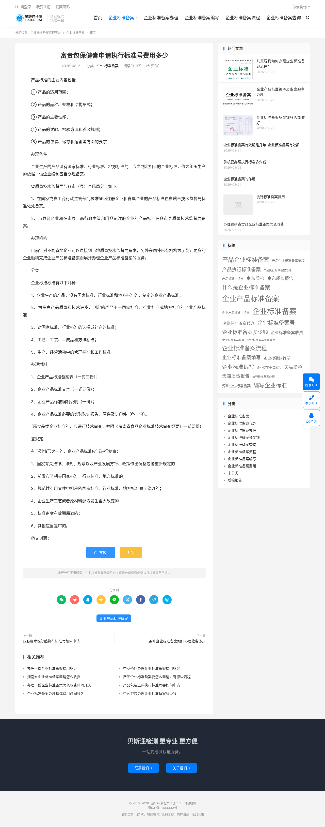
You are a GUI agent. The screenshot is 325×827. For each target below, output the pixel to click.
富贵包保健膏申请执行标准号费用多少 (114, 55)
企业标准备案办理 (161, 17)
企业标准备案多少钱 (245, 332)
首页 (97, 17)
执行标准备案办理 (263, 376)
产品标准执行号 (232, 279)
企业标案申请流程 (269, 368)
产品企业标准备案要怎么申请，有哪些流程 (157, 676)
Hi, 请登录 (23, 7)
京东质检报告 (280, 278)
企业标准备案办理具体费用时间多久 (55, 693)
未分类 (233, 473)
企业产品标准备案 (114, 618)
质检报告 (235, 480)
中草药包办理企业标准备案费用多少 (151, 668)
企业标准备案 (121, 17)
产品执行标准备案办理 (277, 270)
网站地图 (190, 803)
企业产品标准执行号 (236, 313)
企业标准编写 (238, 367)
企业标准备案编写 (202, 17)
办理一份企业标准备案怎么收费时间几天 (59, 685)
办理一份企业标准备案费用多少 (52, 668)
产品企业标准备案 (245, 259)
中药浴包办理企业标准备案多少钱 (149, 693)
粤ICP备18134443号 (162, 808)
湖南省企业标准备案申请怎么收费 (53, 676)
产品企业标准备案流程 (288, 261)
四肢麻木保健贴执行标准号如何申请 (51, 641)
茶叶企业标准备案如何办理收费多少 (177, 641)
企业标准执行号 (277, 357)
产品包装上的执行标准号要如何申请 (151, 685)
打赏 (131, 552)
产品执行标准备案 (241, 270)
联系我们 (143, 768)
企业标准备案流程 (242, 17)
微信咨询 (299, 7)
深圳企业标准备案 (236, 386)
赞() (152, 66)
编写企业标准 (270, 385)
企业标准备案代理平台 (29, 18)
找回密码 (63, 7)
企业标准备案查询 (283, 17)
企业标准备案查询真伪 (261, 340)
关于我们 (181, 768)
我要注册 (43, 7)
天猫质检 (293, 367)
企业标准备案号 (276, 323)
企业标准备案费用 (242, 466)
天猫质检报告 (236, 376)
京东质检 (255, 278)
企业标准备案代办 (238, 323)
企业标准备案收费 (287, 332)
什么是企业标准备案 (246, 287)
